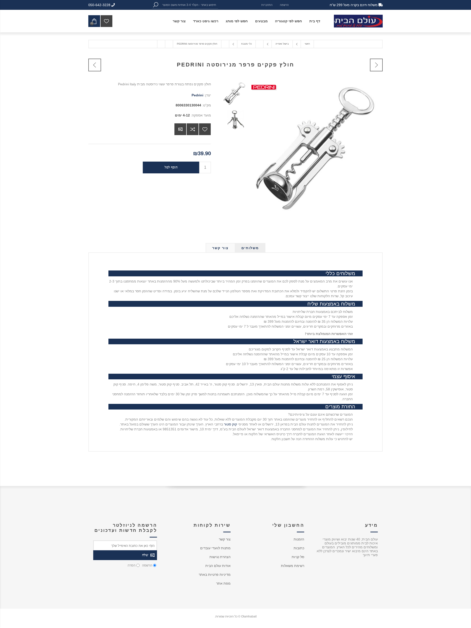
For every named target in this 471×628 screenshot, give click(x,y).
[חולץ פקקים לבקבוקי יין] (376, 65)
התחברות (267, 4)
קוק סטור (230, 424)
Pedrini (197, 95)
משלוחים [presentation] (250, 248)
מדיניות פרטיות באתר (215, 575)
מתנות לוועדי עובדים (215, 548)
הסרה (131, 565)
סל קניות (298, 557)
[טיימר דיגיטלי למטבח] (94, 65)
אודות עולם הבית (218, 566)
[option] (233, 94)
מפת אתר (223, 583)
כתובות (299, 548)
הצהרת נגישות (220, 557)
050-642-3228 (99, 5)
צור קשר (225, 539)
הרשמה (284, 4)
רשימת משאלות (292, 566)
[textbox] (188, 4)
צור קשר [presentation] (220, 248)
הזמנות (299, 539)
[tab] (250, 248)
